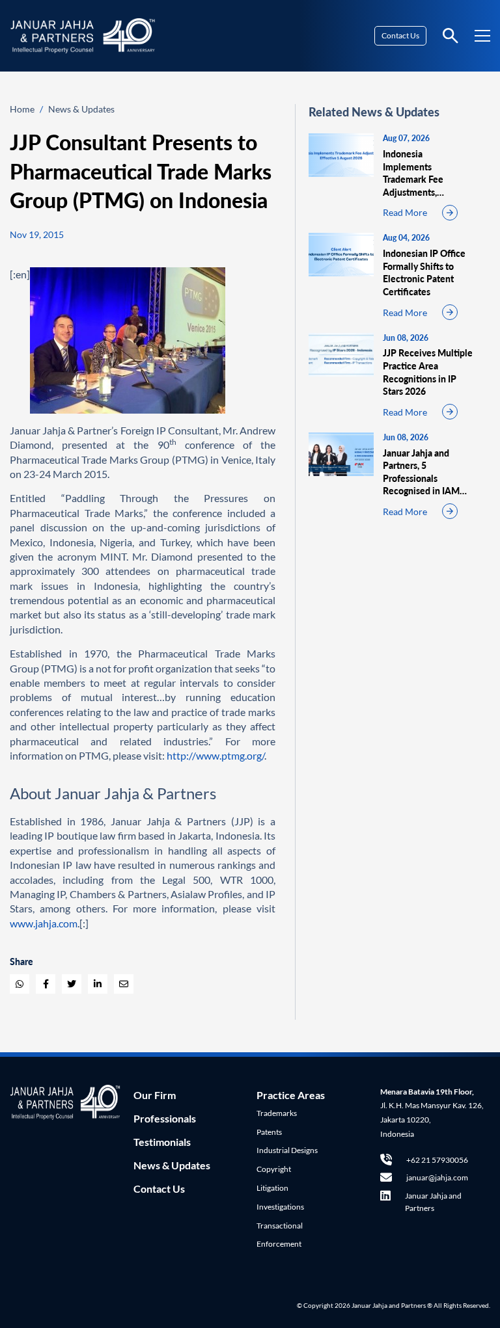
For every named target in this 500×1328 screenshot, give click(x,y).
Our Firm (154, 1095)
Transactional (280, 1225)
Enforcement (279, 1244)
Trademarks (277, 1113)
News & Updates (81, 108)
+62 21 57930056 (437, 1160)
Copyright (274, 1169)
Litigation (272, 1188)
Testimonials (162, 1141)
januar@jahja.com (437, 1177)
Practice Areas (291, 1095)
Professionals (164, 1118)
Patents (269, 1132)
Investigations (280, 1207)
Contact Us (400, 35)
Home (22, 108)
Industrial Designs (287, 1150)
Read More (405, 212)
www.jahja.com (43, 923)
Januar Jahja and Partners (433, 1202)
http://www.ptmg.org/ (215, 755)
